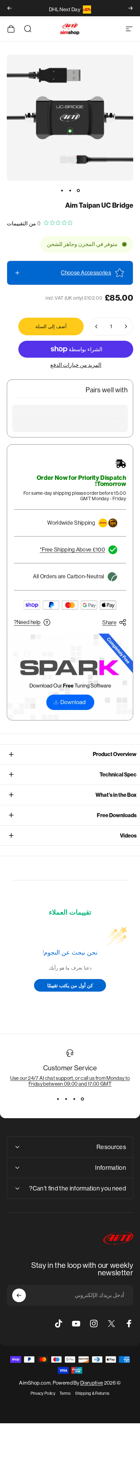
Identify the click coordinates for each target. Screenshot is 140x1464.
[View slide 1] (82, 1099)
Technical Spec (118, 774)
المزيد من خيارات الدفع (76, 365)
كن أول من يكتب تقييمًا (70, 985)
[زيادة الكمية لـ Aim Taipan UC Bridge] (96, 326)
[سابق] (130, 8)
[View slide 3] (66, 1099)
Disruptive (91, 1383)
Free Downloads (117, 815)
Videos (128, 835)
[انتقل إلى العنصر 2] (70, 190)
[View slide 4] (58, 1099)
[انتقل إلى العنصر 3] (62, 190)
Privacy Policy (43, 1393)
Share (109, 622)
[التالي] (9, 8)
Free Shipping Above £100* (72, 549)
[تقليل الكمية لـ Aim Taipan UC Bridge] (126, 326)
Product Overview (115, 754)
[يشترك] (19, 1295)
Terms (65, 1393)
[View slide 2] (74, 1099)
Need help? (27, 622)
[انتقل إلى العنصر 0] (78, 190)
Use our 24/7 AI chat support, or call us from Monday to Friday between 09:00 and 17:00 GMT (70, 1081)
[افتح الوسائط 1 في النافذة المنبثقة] (70, 118)
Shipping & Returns (92, 1393)
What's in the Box (116, 795)
